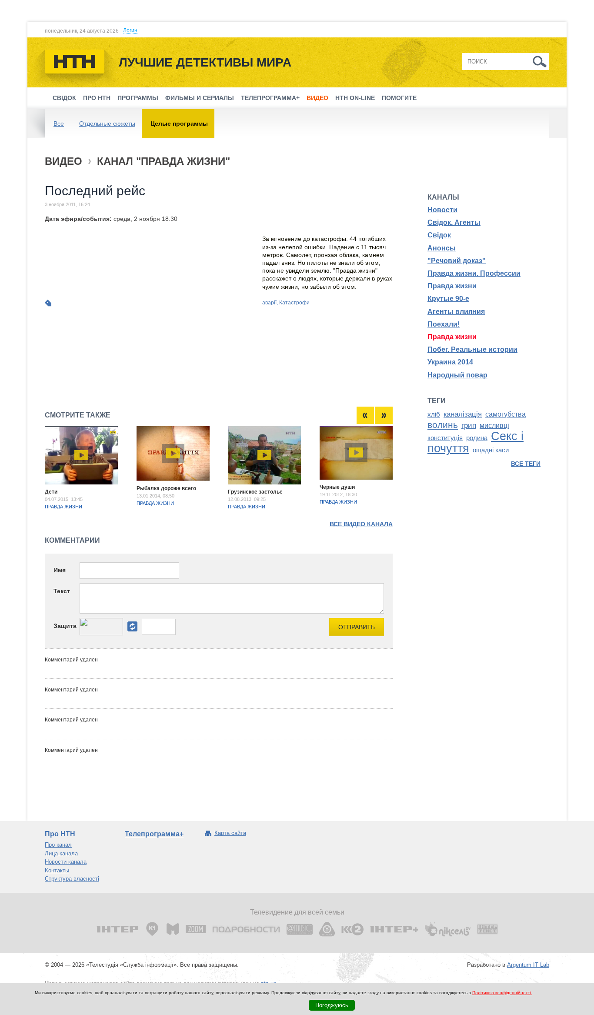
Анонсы (441, 248)
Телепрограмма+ (270, 97)
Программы (137, 97)
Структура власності (72, 878)
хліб (433, 414)
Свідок (64, 97)
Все (58, 123)
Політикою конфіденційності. (502, 992)
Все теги (526, 463)
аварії (269, 303)
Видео (317, 97)
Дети (51, 492)
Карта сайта (230, 833)
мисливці (494, 425)
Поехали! (443, 324)
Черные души (337, 487)
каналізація (463, 414)
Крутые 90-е (448, 298)
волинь (442, 425)
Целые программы (179, 123)
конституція (445, 437)
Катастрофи (294, 303)
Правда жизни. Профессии (474, 273)
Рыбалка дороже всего (166, 488)
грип (468, 425)
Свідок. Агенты (454, 222)
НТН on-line (355, 97)
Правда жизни (63, 506)
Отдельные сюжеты (107, 123)
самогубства (505, 414)
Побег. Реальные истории (472, 349)
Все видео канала (361, 524)
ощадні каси (491, 450)
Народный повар (457, 375)
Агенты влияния (456, 311)
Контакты (57, 870)
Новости (442, 210)
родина (476, 437)
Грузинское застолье (255, 492)
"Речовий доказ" (456, 260)
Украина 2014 (450, 362)
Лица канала (61, 853)
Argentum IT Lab (528, 965)
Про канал (58, 844)
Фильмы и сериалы (199, 97)
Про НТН (96, 97)
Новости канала (66, 861)
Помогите (399, 97)
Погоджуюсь (331, 1005)
